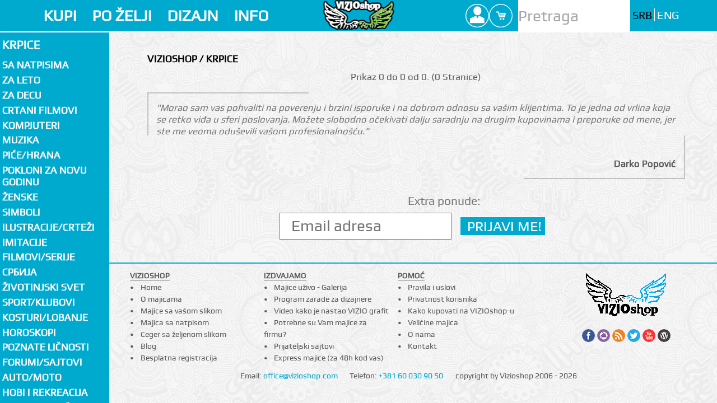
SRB (642, 15)
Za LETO (21, 80)
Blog (148, 345)
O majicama (161, 298)
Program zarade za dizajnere (322, 298)
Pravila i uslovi (431, 287)
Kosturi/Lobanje (45, 317)
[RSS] (618, 335)
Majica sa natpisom (175, 322)
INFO (251, 15)
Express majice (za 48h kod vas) (329, 357)
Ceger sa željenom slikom (183, 334)
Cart (501, 15)
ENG (668, 15)
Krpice (21, 44)
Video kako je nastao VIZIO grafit (331, 310)
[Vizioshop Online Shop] (359, 15)
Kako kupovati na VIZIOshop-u (461, 310)
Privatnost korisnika (442, 298)
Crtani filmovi (39, 110)
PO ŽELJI (122, 15)
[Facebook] (588, 335)
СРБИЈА (19, 272)
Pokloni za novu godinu (44, 176)
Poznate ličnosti (45, 347)
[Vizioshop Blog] (664, 335)
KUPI (60, 15)
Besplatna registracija (179, 357)
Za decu (21, 95)
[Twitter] (633, 335)
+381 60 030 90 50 (411, 375)
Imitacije (24, 242)
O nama (421, 334)
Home (151, 287)
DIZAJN (192, 15)
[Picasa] (603, 335)
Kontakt (422, 345)
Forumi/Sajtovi (42, 362)
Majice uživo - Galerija (310, 287)
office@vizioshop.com (300, 375)
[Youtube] (648, 335)
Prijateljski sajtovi (304, 345)
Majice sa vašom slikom (181, 310)
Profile (477, 15)
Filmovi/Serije (38, 257)
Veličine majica (433, 322)
